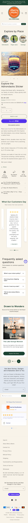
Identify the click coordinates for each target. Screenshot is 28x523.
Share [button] (5, 167)
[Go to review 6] (17, 250)
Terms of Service (8, 465)
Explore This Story (14, 353)
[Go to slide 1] (12, 361)
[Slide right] (17, 78)
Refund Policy (7, 454)
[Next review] (25, 228)
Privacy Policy (7, 451)
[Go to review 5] (16, 250)
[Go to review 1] (10, 250)
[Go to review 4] (14, 250)
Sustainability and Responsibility (13, 462)
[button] (2, 13)
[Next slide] (19, 361)
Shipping (3, 99)
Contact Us (6, 447)
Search (23, 24)
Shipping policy (19, 517)
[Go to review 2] (11, 250)
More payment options (14, 125)
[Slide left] (10, 78)
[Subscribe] (23, 390)
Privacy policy (20, 514)
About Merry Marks (8, 443)
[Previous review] (2, 228)
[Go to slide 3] (15, 361)
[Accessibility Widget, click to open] (25, 261)
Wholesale (6, 469)
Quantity (3, 107)
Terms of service (10, 517)
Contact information (15, 519)
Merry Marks (13, 512)
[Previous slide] (9, 361)
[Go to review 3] (13, 250)
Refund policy (12, 514)
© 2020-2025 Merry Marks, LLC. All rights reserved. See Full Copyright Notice (13, 474)
